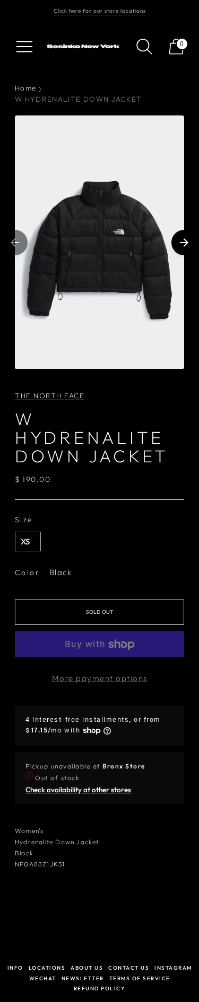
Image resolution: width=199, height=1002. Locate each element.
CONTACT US (128, 967)
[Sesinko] (84, 47)
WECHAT (42, 978)
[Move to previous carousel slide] (15, 242)
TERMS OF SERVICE (139, 978)
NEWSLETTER (83, 978)
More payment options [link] (100, 678)
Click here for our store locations (100, 10)
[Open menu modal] (24, 46)
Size (24, 519)
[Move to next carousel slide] (184, 242)
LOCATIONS (47, 967)
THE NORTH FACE (49, 395)
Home (25, 88)
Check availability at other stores (78, 789)
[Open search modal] (144, 46)
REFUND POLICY (100, 988)
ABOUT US (87, 967)
